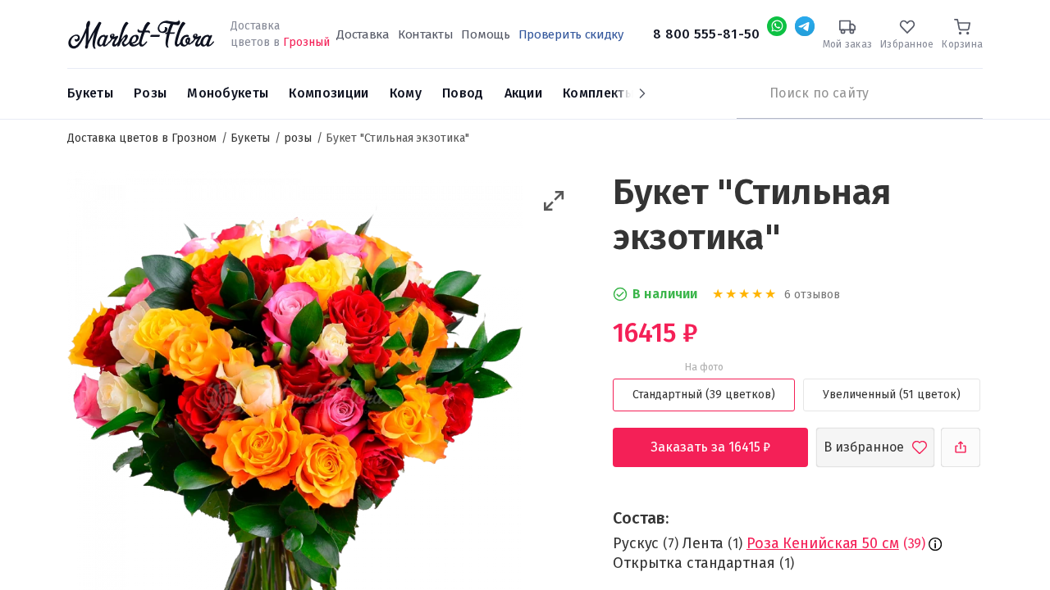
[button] (554, 201)
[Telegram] (805, 26)
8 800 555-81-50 (706, 34)
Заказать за (724, 447)
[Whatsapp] (777, 26)
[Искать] (745, 93)
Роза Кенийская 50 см (822, 543)
